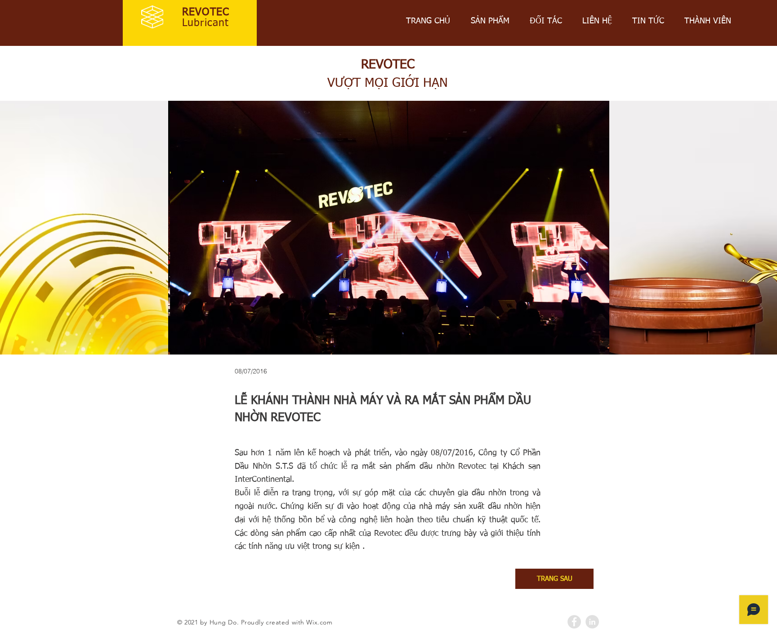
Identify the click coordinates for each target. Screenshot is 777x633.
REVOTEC (205, 12)
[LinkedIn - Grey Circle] (592, 622)
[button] (388, 229)
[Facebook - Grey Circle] (574, 622)
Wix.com (319, 622)
